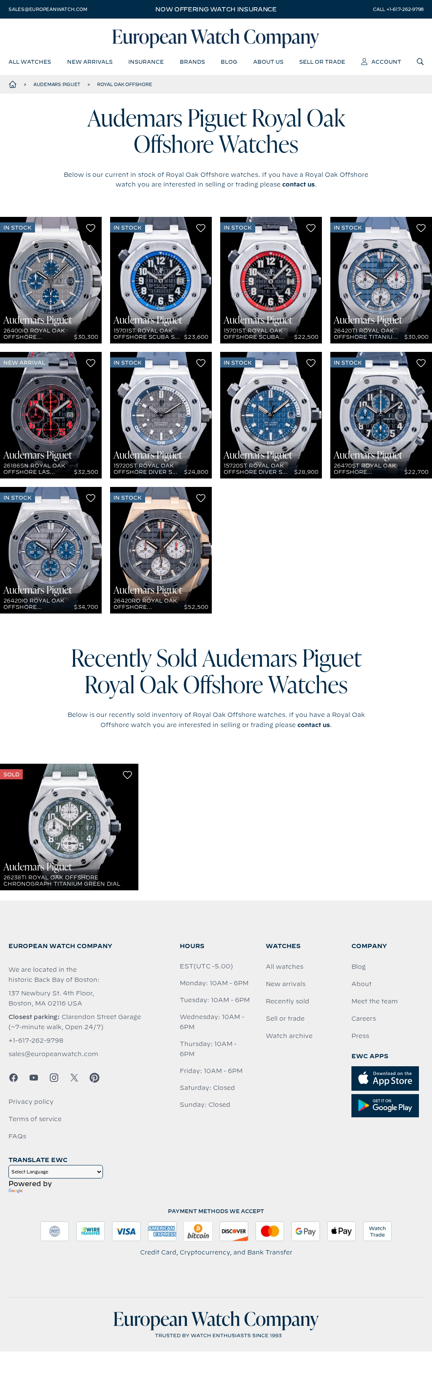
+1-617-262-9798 (35, 1040)
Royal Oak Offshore (124, 84)
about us (268, 61)
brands (192, 61)
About (361, 984)
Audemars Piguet (57, 84)
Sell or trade (285, 1018)
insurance (146, 61)
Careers (363, 1018)
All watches (284, 966)
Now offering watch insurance (215, 9)
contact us (298, 184)
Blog (358, 966)
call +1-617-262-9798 (398, 9)
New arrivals (285, 984)
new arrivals (90, 61)
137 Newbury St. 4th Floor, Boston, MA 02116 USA (51, 998)
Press (360, 1036)
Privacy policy (31, 1101)
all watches (29, 61)
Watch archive (289, 1036)
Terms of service (35, 1119)
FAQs (17, 1136)
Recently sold (287, 1001)
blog (229, 61)
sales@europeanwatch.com (47, 9)
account (386, 62)
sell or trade (322, 61)
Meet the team (374, 1001)
